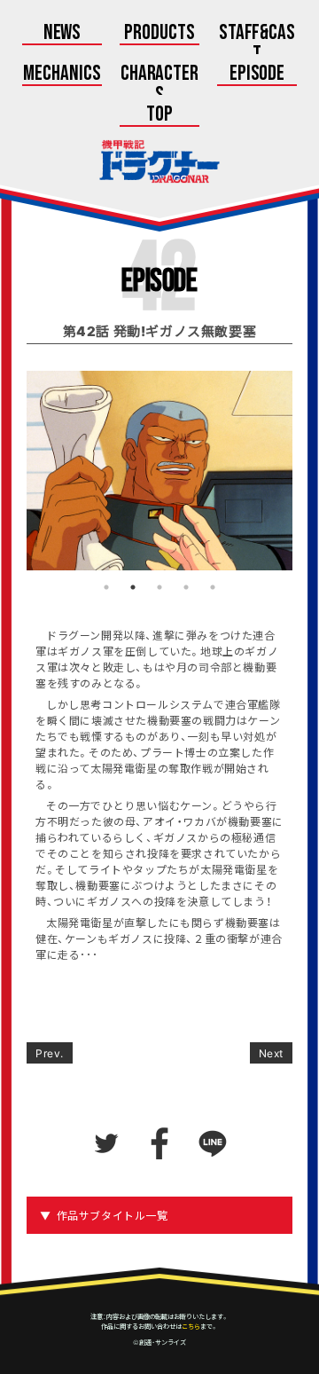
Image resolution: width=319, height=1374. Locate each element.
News (62, 33)
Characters (160, 85)
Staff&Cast (257, 44)
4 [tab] (186, 587)
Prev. (49, 1053)
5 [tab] (213, 587)
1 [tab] (106, 587)
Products (159, 33)
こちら (191, 1326)
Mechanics (62, 74)
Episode (257, 74)
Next (271, 1053)
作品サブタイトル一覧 (112, 1215)
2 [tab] (133, 587)
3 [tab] (159, 587)
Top (159, 115)
